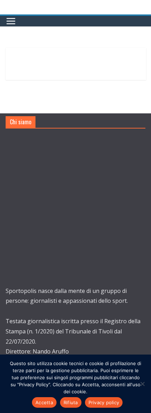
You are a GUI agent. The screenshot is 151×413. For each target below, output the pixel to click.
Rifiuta (71, 402)
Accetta (44, 402)
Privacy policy (103, 402)
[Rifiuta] (142, 383)
